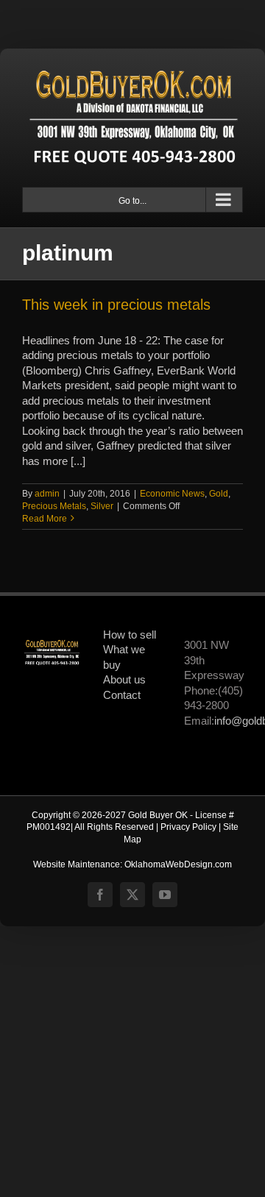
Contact (122, 695)
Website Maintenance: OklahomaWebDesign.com (132, 864)
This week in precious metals (116, 304)
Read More (44, 519)
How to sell (129, 635)
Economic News (172, 494)
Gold (218, 494)
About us (124, 680)
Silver (102, 506)
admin (47, 494)
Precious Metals (54, 506)
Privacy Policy (188, 827)
